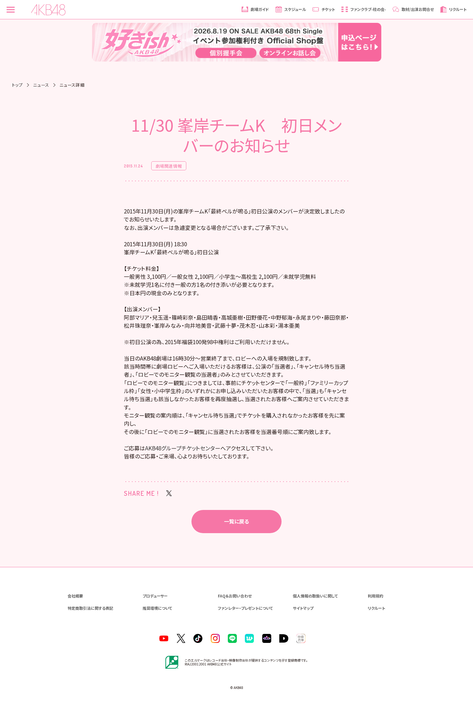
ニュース (41, 85)
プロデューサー (155, 595)
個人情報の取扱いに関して (315, 595)
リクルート (376, 608)
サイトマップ (303, 608)
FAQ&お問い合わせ (235, 595)
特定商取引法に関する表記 (90, 608)
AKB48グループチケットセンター (182, 448)
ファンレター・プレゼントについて (245, 608)
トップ (17, 85)
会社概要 (75, 595)
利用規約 (375, 595)
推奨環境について (157, 608)
